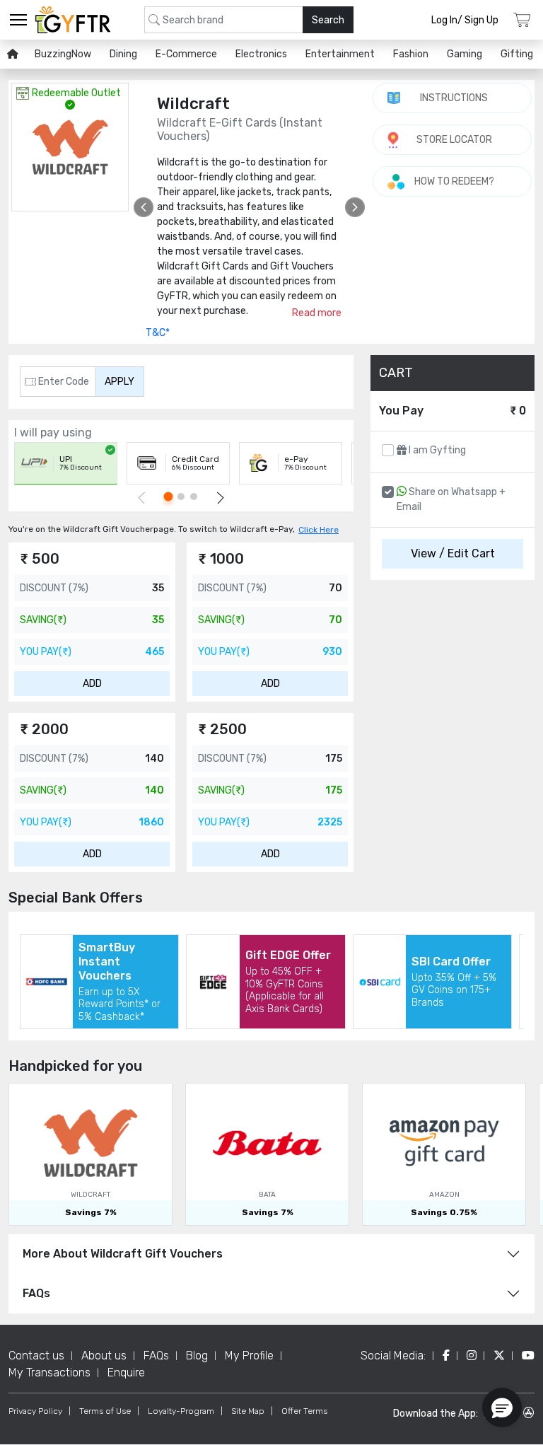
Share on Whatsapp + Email (451, 499)
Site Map (247, 1411)
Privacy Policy (35, 1411)
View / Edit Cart (453, 553)
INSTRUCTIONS (454, 98)
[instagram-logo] (472, 1355)
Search (328, 20)
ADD (92, 684)
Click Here (318, 530)
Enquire (126, 1372)
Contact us (36, 1355)
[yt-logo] (528, 1355)
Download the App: (435, 1414)
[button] (502, 1407)
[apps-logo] (529, 1413)
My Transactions (49, 1372)
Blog (197, 1355)
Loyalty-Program (181, 1411)
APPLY (119, 382)
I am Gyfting (436, 450)
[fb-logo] (446, 1355)
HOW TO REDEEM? (454, 181)
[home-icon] (12, 54)
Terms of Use (105, 1411)
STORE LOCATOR (454, 140)
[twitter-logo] (499, 1355)
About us (104, 1355)
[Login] (522, 20)
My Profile (249, 1355)
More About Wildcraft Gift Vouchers (123, 1253)
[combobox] (249, 19)
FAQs (36, 1293)
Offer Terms (304, 1411)
